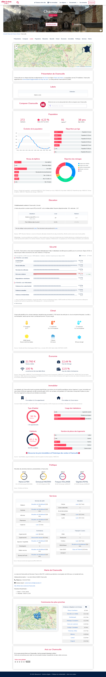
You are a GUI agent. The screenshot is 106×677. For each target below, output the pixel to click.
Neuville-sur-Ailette (72, 614)
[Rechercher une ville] (17, 2)
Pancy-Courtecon (72, 610)
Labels (31, 39)
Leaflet (78, 66)
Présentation (17, 39)
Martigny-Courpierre (72, 620)
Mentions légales (46, 674)
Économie (63, 39)
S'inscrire (91, 2)
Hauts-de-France (12, 34)
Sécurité (52, 39)
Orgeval (72, 641)
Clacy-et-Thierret (77, 549)
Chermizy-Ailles (72, 631)
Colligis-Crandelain (72, 627)
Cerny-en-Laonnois (72, 624)
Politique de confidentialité (58, 674)
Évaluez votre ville (41, 2)
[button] (16, 46)
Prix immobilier (53, 2)
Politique (77, 39)
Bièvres (73, 634)
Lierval (72, 638)
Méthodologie (18, 303)
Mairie (89, 39)
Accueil (5, 34)
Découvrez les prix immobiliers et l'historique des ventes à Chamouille (52, 453)
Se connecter (83, 2)
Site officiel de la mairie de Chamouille (24, 586)
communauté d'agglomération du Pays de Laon (35, 79)
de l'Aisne (45, 78)
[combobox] (67, 106)
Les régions (63, 2)
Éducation (45, 39)
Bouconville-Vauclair (37, 537)
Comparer (25, 39)
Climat (57, 39)
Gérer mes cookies (71, 674)
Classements (72, 2)
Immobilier (71, 39)
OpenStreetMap (88, 66)
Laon (35, 228)
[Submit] (50, 106)
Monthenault (72, 617)
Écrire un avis (51, 24)
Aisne (18, 34)
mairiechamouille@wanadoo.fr (33, 583)
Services (84, 39)
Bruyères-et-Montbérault (38, 504)
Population (38, 39)
